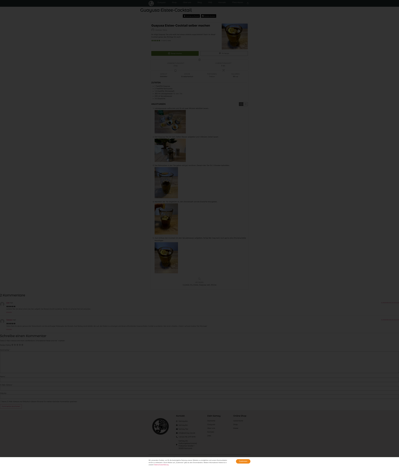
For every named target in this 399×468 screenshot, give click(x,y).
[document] (199, 234)
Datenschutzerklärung (161, 465)
